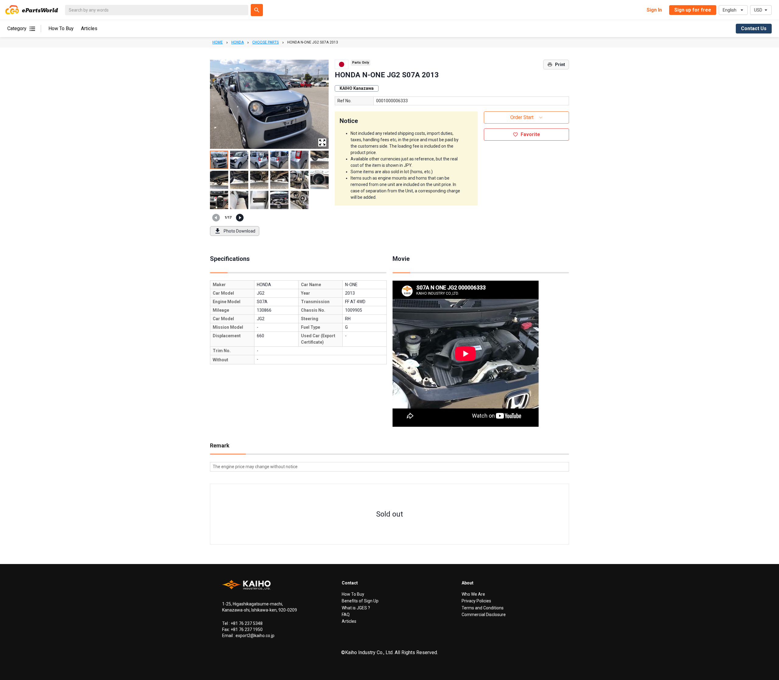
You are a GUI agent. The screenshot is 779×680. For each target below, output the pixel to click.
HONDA (237, 42)
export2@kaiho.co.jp (254, 635)
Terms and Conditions (483, 607)
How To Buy (61, 29)
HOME (217, 42)
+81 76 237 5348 (246, 623)
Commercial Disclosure (484, 614)
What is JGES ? (356, 607)
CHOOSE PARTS (265, 42)
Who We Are (473, 594)
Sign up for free (692, 10)
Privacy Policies (476, 600)
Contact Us (754, 28)
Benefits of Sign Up (360, 600)
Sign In (654, 10)
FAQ (346, 614)
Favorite (530, 134)
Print (560, 64)
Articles (89, 29)
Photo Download (239, 231)
